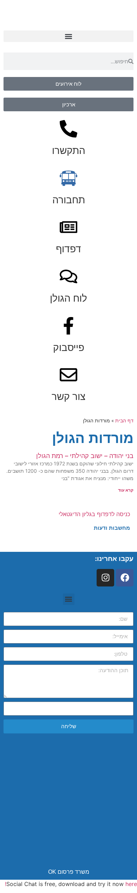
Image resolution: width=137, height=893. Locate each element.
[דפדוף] (68, 227)
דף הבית (124, 420)
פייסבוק (68, 347)
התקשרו (68, 150)
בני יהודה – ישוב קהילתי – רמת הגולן (84, 455)
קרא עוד (125, 490)
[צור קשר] (68, 375)
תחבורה (68, 200)
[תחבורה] (68, 178)
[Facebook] (124, 577)
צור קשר (68, 396)
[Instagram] (105, 577)
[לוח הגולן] (68, 276)
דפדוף (68, 249)
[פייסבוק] (68, 326)
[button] (68, 36)
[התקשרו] (68, 129)
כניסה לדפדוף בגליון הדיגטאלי (94, 514)
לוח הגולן (68, 298)
